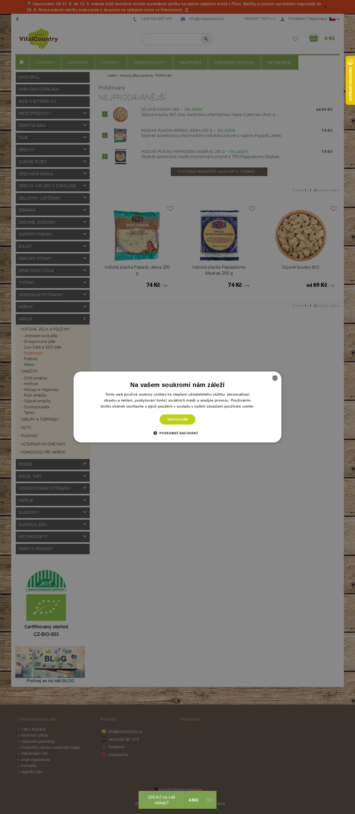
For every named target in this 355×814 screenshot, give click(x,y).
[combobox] (275, 378)
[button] (177, 433)
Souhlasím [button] (177, 419)
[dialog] (177, 407)
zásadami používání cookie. (230, 406)
